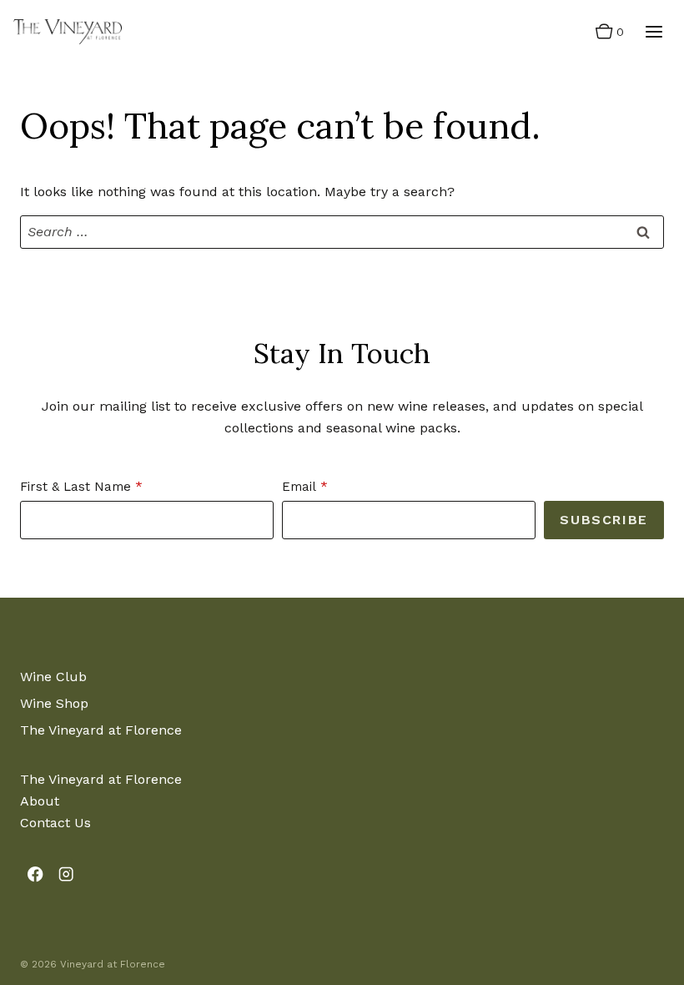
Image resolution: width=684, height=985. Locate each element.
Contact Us (55, 823)
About (39, 801)
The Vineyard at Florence (101, 730)
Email (299, 486)
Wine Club (53, 676)
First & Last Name (75, 486)
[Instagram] (66, 874)
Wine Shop (54, 703)
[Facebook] (35, 874)
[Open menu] (653, 31)
